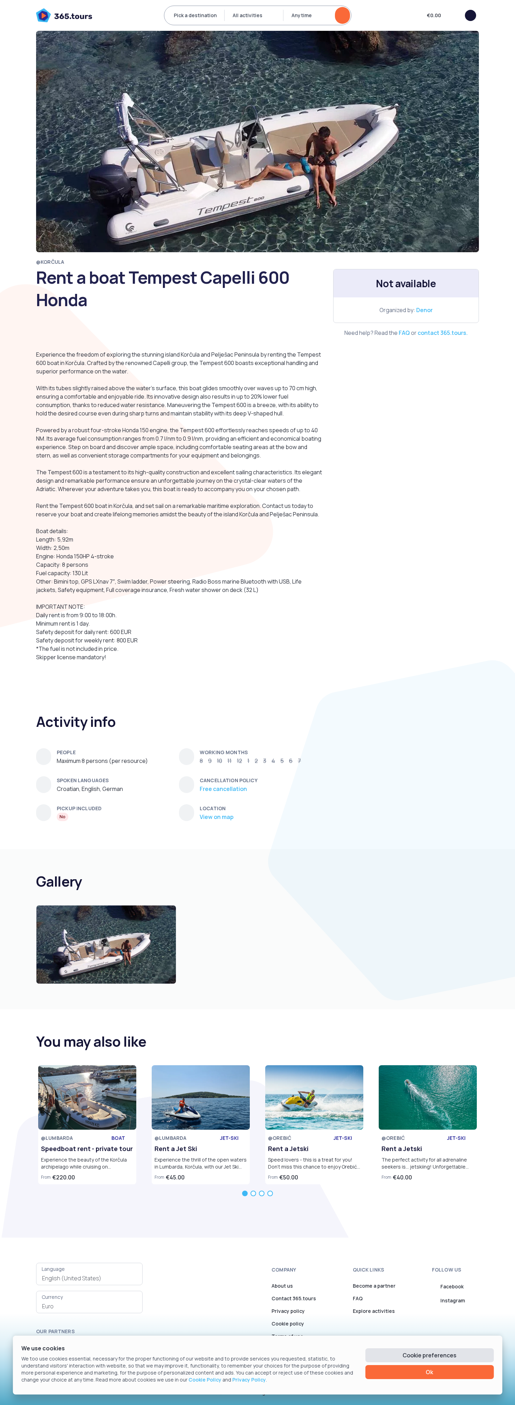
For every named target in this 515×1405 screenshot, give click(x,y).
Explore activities (374, 1311)
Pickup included (79, 808)
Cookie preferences (429, 1355)
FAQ (404, 333)
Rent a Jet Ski (175, 1148)
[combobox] (89, 1278)
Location (213, 808)
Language (53, 1269)
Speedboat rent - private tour (87, 1148)
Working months (224, 752)
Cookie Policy (204, 1379)
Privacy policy (288, 1311)
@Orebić (279, 1138)
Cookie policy (288, 1323)
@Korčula (50, 262)
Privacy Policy (249, 1379)
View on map (217, 817)
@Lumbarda (57, 1138)
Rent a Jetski (288, 1148)
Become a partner (374, 1285)
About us (282, 1285)
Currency (52, 1297)
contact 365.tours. (443, 333)
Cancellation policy (229, 780)
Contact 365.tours (294, 1298)
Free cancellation (223, 789)
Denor (424, 310)
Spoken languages (83, 780)
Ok (429, 1372)
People (66, 752)
